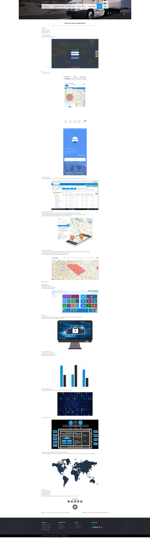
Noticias (77, 524)
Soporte (99, 6)
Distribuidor (61, 527)
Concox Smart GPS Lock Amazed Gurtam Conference (98, 512)
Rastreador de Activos (81, 6)
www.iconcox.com (47, 494)
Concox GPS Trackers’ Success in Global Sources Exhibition (58, 512)
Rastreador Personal (70, 6)
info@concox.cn (56, 1)
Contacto (105, 6)
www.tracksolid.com (51, 36)
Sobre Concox (61, 526)
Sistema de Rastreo (92, 6)
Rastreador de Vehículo (59, 6)
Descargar (78, 527)
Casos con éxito (79, 526)
